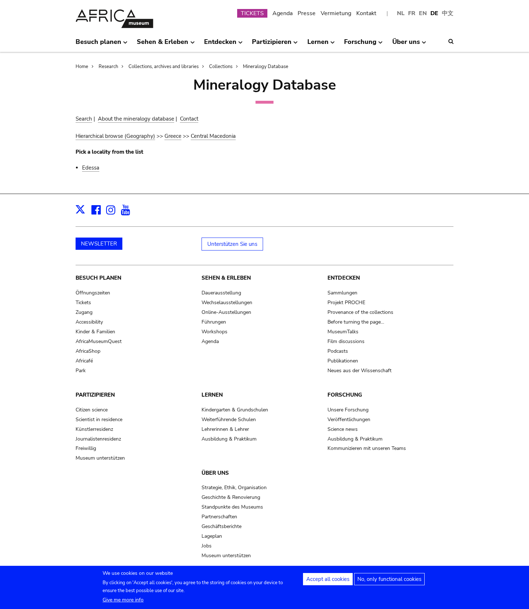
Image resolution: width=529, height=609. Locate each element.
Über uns (215, 473)
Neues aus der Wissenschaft (359, 370)
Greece (172, 136)
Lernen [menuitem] (318, 44)
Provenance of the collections (360, 312)
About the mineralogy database (136, 118)
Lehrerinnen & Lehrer (225, 429)
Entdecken (343, 277)
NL (400, 13)
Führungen (214, 322)
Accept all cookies (327, 579)
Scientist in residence (99, 419)
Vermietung (336, 13)
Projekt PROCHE (346, 302)
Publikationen (342, 360)
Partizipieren (95, 394)
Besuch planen (98, 277)
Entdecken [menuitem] (220, 44)
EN (423, 13)
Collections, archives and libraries (163, 66)
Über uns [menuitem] (406, 44)
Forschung (344, 394)
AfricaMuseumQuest (99, 341)
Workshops (214, 331)
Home (82, 66)
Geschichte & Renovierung (231, 497)
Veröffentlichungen (348, 419)
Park (81, 370)
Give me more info (123, 600)
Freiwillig (86, 448)
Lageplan (212, 536)
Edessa (90, 167)
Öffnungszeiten (93, 292)
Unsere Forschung (348, 409)
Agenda (282, 13)
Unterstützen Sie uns (232, 244)
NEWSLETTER (99, 243)
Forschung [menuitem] (360, 44)
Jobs (207, 545)
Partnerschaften (219, 516)
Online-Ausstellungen (226, 312)
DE (434, 13)
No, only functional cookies (389, 579)
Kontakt (366, 13)
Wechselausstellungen (227, 302)
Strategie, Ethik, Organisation (234, 487)
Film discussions (346, 341)
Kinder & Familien (95, 331)
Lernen (212, 394)
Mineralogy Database (265, 66)
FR (411, 13)
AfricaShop (88, 351)
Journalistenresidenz (98, 439)
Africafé (84, 360)
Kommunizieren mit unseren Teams (366, 448)
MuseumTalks (342, 331)
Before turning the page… (355, 322)
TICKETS (252, 13)
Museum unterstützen (100, 458)
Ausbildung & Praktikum (229, 439)
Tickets (83, 302)
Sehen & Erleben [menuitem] (162, 44)
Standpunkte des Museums (232, 507)
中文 (447, 13)
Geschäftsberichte (221, 526)
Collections (220, 66)
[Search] (450, 41)
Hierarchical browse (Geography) (115, 136)
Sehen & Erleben (226, 277)
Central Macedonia (213, 136)
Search (84, 118)
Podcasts (337, 351)
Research (108, 66)
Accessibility (89, 322)
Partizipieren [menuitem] (271, 44)
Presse (307, 13)
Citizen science (92, 409)
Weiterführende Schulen (229, 419)
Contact (189, 118)
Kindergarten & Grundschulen (235, 409)
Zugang (84, 312)
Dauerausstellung (221, 292)
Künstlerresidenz (94, 429)
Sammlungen (342, 292)
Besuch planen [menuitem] (98, 44)
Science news (342, 429)
